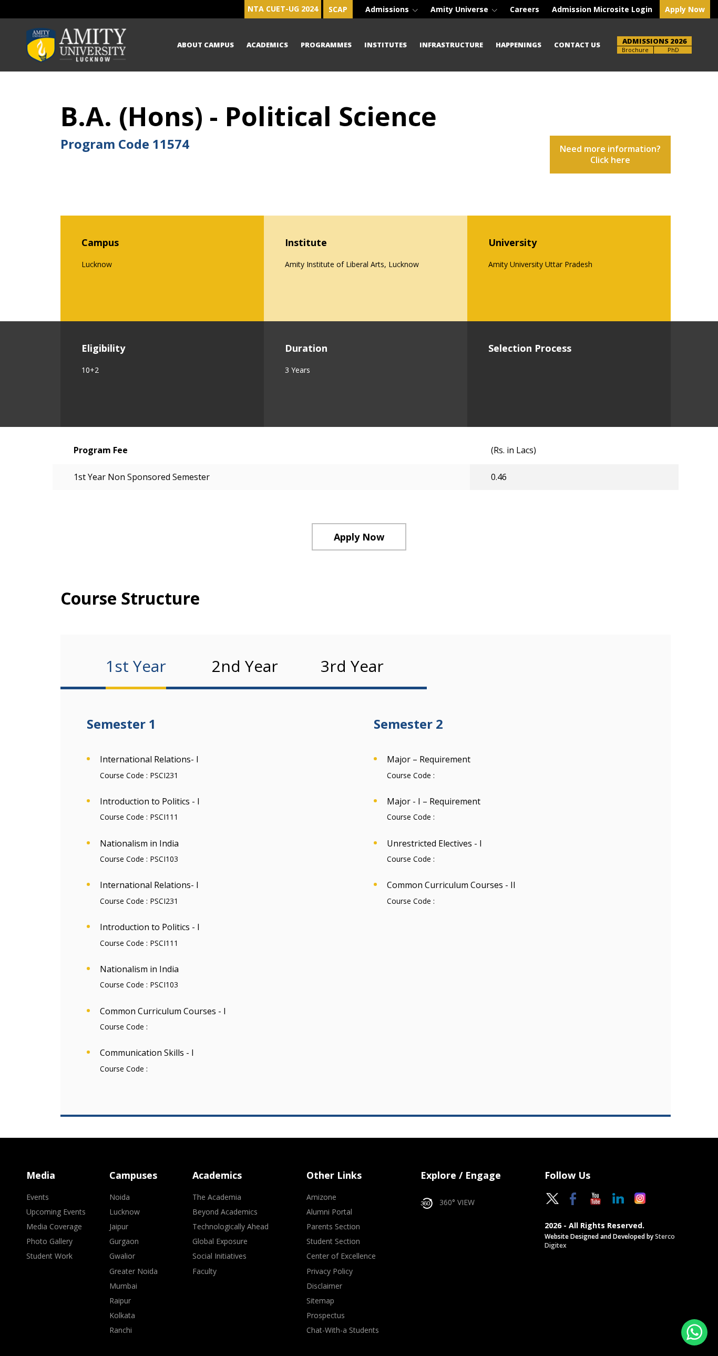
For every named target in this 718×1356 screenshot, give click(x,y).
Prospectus (325, 1315)
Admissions (388, 9)
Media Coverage (54, 1226)
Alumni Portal (329, 1212)
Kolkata (122, 1315)
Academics (267, 44)
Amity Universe (460, 9)
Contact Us (577, 44)
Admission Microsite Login (602, 9)
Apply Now (685, 9)
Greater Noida (133, 1271)
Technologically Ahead (230, 1226)
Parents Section (333, 1226)
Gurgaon (124, 1241)
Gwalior (122, 1256)
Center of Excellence (341, 1256)
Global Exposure (220, 1241)
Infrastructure (451, 44)
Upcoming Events (56, 1212)
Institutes (385, 44)
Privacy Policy (329, 1271)
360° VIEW (457, 1202)
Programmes (326, 44)
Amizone (321, 1197)
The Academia (216, 1197)
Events (37, 1197)
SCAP (338, 9)
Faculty (204, 1271)
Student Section (333, 1241)
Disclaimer (324, 1286)
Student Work (49, 1256)
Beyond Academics (225, 1212)
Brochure (635, 50)
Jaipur (118, 1226)
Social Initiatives (219, 1256)
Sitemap (320, 1301)
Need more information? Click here (610, 154)
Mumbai (123, 1286)
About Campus (205, 44)
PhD (673, 50)
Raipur (120, 1301)
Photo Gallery (49, 1241)
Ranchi (120, 1330)
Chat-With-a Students (342, 1330)
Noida (119, 1197)
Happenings (518, 44)
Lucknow (124, 1212)
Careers (524, 9)
